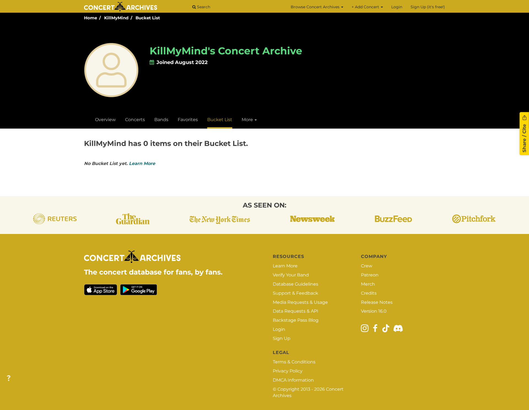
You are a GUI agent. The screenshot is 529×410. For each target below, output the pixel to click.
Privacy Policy (288, 371)
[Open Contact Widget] (8, 378)
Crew (366, 265)
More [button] (248, 119)
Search (203, 6)
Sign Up (281, 338)
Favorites (188, 119)
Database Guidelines (295, 284)
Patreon (370, 275)
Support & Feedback (295, 293)
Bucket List (148, 17)
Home (90, 17)
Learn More (142, 163)
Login (396, 6)
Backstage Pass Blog (296, 320)
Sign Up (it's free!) (428, 6)
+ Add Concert (366, 6)
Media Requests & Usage (300, 302)
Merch (368, 284)
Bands (161, 119)
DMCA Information (293, 380)
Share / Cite (524, 137)
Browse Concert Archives (316, 6)
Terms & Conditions (294, 361)
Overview (105, 119)
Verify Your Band (291, 275)
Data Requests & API (295, 311)
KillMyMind (116, 17)
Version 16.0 (374, 311)
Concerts (135, 119)
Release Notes (377, 302)
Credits (369, 293)
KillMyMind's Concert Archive (226, 51)
